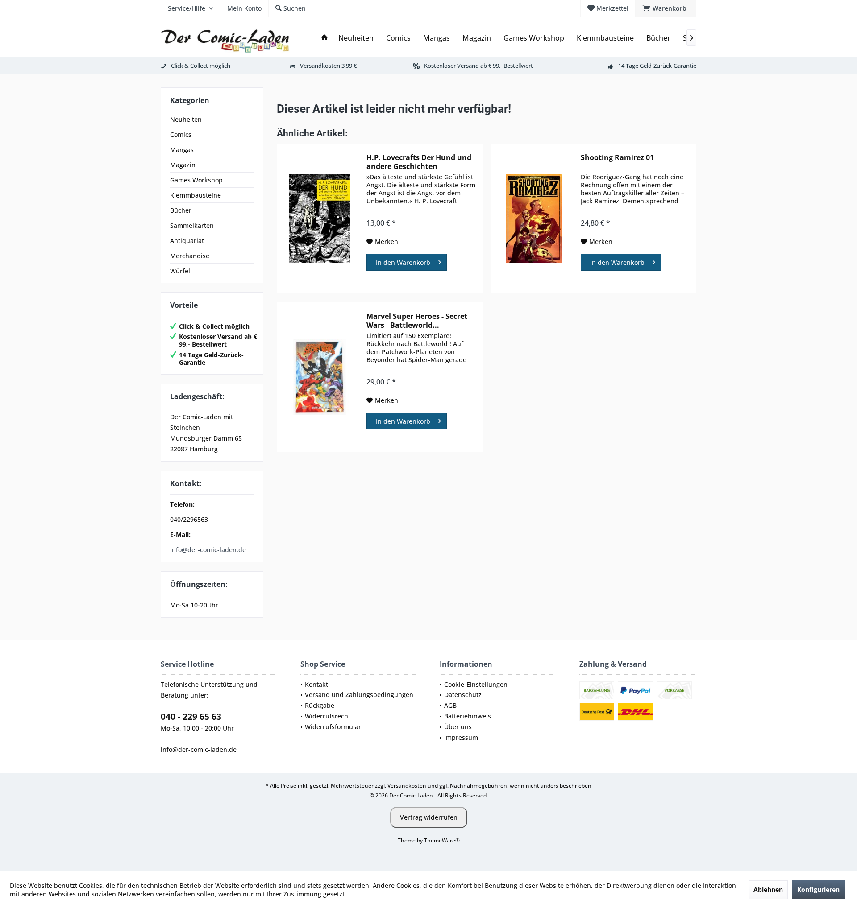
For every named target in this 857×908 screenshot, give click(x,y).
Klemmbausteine (195, 195)
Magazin (183, 165)
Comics (180, 134)
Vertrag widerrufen (429, 817)
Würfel (180, 271)
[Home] (324, 38)
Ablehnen (768, 889)
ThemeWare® (442, 840)
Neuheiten (186, 119)
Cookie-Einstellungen (476, 684)
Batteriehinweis (467, 716)
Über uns (458, 726)
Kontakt (316, 684)
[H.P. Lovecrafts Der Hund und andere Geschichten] (320, 218)
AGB (450, 705)
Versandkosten (406, 785)
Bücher (180, 210)
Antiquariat (187, 240)
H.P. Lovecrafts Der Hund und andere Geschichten (418, 162)
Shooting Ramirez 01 (617, 157)
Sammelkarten (192, 225)
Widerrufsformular (333, 726)
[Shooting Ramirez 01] (534, 218)
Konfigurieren (818, 889)
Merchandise (189, 256)
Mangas (182, 149)
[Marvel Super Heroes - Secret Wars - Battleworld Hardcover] (320, 377)
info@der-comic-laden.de (208, 549)
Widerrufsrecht (327, 716)
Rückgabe (319, 705)
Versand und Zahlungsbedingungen (359, 694)
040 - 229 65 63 (191, 716)
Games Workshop (196, 180)
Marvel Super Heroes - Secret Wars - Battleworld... (416, 321)
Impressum (461, 737)
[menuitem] (665, 8)
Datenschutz (463, 694)
